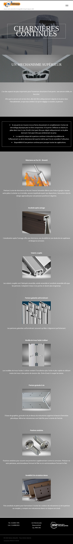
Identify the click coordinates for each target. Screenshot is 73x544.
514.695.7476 (15, 523)
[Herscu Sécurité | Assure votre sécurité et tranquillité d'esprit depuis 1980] (12, 4)
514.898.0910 (15, 525)
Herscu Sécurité (13, 538)
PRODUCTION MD (14, 540)
